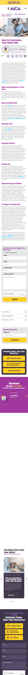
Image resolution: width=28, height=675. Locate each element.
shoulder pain (8, 129)
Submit (15, 299)
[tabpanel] (14, 577)
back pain (8, 105)
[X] (20, 56)
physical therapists (6, 237)
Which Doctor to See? (7, 320)
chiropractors (11, 235)
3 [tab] (16, 601)
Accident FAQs (5, 312)
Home (3, 14)
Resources (10, 14)
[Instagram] (16, 56)
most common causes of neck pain (17, 118)
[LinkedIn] (8, 56)
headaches (20, 176)
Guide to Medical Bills (7, 316)
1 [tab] (11, 601)
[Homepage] (14, 8)
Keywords (6, 332)
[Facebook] (12, 56)
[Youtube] (25, 56)
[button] (26, 8)
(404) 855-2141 (14, 2)
